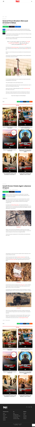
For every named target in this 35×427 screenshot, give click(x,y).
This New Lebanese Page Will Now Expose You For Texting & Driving (25, 127)
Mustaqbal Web (18, 282)
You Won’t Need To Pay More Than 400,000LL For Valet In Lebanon (25, 174)
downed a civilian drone (21, 257)
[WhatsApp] (4, 31)
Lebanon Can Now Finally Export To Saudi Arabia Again (10, 127)
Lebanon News (8, 320)
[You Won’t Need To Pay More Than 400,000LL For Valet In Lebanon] (25, 162)
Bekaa (26, 48)
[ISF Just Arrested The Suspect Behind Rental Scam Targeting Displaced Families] (25, 139)
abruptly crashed (13, 259)
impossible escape (27, 88)
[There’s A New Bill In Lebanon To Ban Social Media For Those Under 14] (10, 162)
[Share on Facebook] (18, 27)
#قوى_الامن (28, 41)
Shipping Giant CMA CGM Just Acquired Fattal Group (9, 150)
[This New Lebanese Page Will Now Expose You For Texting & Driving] (25, 116)
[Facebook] (4, 30)
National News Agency (15, 47)
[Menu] (3, 1)
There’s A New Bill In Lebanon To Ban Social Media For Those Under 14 (9, 174)
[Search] (31, 1)
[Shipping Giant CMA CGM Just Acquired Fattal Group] (10, 139)
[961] (17, 1)
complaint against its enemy (23, 317)
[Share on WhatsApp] (6, 27)
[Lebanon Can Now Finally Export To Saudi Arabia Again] (10, 116)
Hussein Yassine (5, 189)
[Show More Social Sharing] (22, 27)
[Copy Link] (12, 27)
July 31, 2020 (24, 44)
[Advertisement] (17, 10)
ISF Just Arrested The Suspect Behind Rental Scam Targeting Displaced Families (25, 150)
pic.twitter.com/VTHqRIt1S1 (14, 42)
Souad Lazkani (5, 24)
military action (22, 284)
